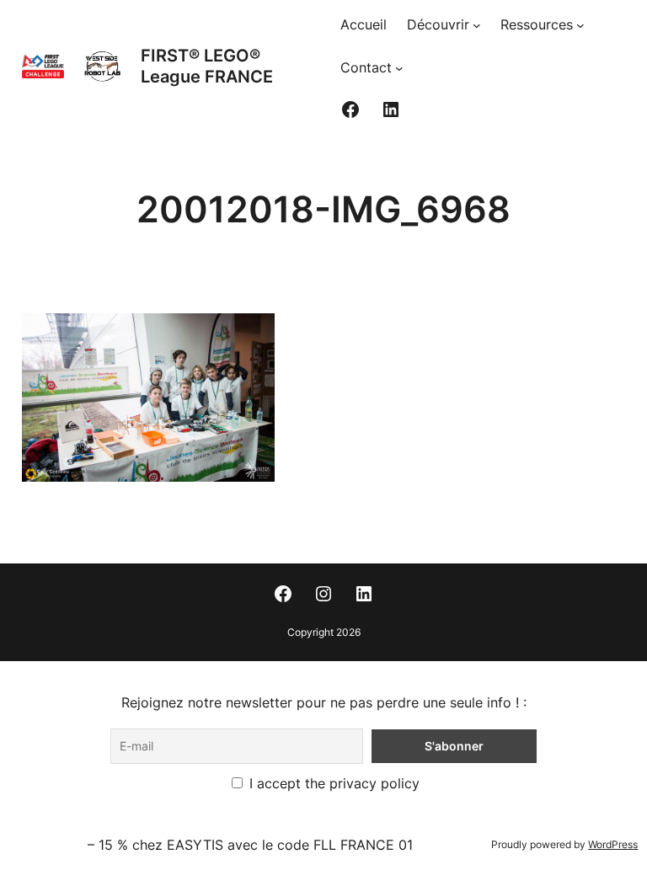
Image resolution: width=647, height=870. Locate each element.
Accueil (363, 24)
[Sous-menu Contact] (399, 68)
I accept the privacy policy (332, 783)
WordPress (613, 844)
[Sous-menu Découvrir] (477, 25)
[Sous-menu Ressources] (580, 25)
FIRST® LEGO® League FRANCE (207, 66)
